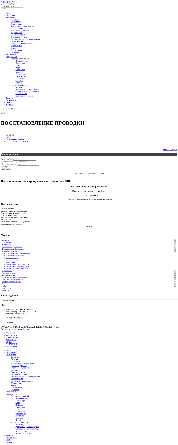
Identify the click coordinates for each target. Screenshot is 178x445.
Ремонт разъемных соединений (17, 269)
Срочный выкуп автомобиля (27, 91)
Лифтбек (19, 67)
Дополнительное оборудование (13, 249)
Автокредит (20, 87)
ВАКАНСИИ (11, 344)
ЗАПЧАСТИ (11, 340)
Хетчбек (18, 83)
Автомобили (11, 55)
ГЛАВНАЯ (10, 333)
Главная (9, 13)
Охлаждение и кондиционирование (25, 39)
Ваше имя (5, 159)
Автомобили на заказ (24, 96)
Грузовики (15, 52)
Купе (17, 65)
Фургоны (19, 81)
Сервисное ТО (17, 41)
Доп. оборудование (19, 28)
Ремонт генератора (12, 260)
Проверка (5, 167)
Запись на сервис (170, 150)
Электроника (16, 24)
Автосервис (11, 16)
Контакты (10, 105)
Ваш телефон (7, 162)
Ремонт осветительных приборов (17, 266)
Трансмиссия (16, 22)
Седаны (18, 72)
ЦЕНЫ (9, 342)
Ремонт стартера (12, 258)
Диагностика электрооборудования (18, 253)
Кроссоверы (20, 63)
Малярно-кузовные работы (22, 44)
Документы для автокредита (27, 89)
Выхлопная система (19, 37)
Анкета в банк (21, 94)
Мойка (13, 48)
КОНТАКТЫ (11, 346)
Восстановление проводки (15, 255)
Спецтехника (16, 50)
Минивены (20, 70)
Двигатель (15, 20)
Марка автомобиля (8, 164)
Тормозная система (18, 35)
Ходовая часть (16, 33)
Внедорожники (21, 61)
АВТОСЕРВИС (12, 335)
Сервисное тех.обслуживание (12, 279)
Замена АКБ (10, 262)
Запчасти (11, 99)
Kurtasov (26, 329)
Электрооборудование (20, 30)
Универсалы (20, 76)
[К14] (3, 113)
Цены (8, 102)
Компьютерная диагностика (22, 26)
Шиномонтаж (16, 46)
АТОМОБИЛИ (12, 338)
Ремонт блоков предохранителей (17, 264)
